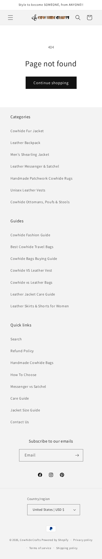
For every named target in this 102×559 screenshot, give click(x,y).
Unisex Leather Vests (28, 190)
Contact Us (19, 422)
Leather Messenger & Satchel (34, 166)
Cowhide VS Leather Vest (31, 270)
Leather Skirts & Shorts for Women (39, 306)
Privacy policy (83, 540)
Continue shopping (51, 82)
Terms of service (40, 548)
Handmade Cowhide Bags (32, 362)
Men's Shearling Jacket (29, 154)
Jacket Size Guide (25, 410)
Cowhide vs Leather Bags (31, 282)
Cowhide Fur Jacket (27, 130)
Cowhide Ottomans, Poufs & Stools (40, 202)
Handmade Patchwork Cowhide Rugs (41, 178)
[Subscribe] (77, 455)
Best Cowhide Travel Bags (31, 246)
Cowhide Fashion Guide (30, 235)
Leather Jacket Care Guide (32, 294)
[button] (10, 17)
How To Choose (23, 374)
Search (16, 339)
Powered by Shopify (55, 540)
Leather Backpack (25, 142)
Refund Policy (22, 350)
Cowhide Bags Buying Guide (33, 258)
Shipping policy (67, 548)
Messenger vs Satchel (28, 386)
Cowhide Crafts (30, 540)
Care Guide (19, 398)
